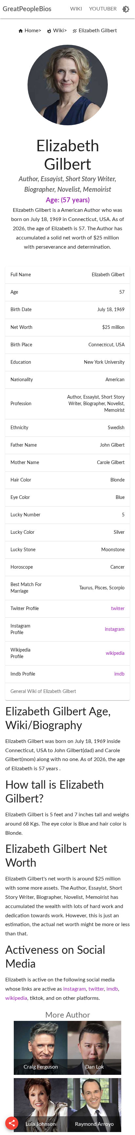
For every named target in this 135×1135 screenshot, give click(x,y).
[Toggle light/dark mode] (125, 9)
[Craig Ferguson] (41, 1073)
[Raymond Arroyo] (94, 1130)
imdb (119, 674)
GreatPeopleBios (27, 9)
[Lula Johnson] (41, 1130)
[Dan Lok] (94, 1073)
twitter (118, 608)
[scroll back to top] (11, 1123)
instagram (115, 629)
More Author (67, 1015)
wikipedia (115, 653)
